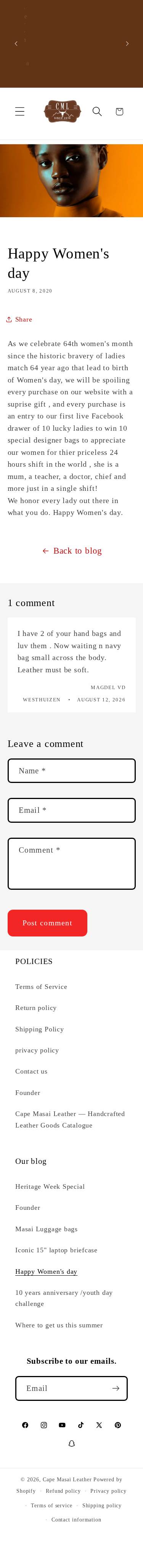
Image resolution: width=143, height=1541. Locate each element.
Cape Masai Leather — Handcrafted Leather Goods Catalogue (70, 1119)
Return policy (36, 1008)
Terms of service (51, 1505)
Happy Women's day (46, 1271)
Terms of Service (41, 986)
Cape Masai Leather (67, 1479)
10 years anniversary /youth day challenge (64, 1298)
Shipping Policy (39, 1029)
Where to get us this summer (59, 1325)
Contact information (76, 1519)
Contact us (31, 1071)
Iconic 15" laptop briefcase (56, 1250)
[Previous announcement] (16, 43)
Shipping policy (102, 1505)
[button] (20, 112)
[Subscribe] (116, 1388)
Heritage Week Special (50, 1186)
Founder (27, 1093)
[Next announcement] (127, 43)
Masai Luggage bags (46, 1229)
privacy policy (37, 1050)
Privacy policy (108, 1491)
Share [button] (23, 319)
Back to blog (77, 551)
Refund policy (63, 1491)
